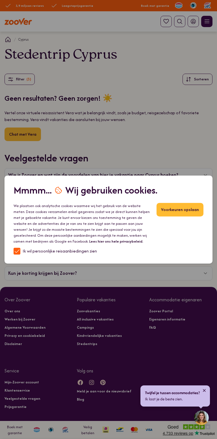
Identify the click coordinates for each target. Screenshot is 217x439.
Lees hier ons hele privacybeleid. (116, 241)
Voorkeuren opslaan (180, 209)
